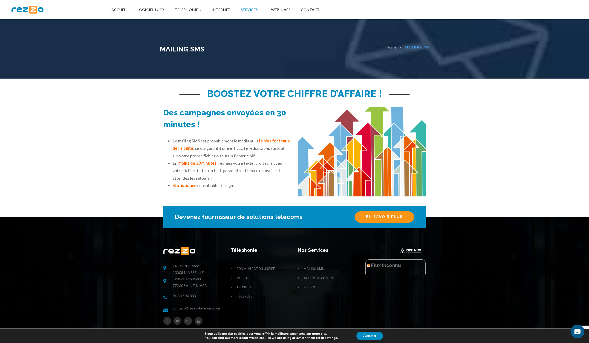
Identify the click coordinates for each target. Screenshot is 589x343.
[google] (188, 321)
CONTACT (310, 9)
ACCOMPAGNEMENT (319, 278)
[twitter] (177, 321)
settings (331, 338)
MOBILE (242, 278)
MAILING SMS (314, 269)
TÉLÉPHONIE (187, 9)
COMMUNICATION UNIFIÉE (256, 269)
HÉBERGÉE (245, 296)
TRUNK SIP (245, 287)
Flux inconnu (386, 265)
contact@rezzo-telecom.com (196, 308)
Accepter (369, 336)
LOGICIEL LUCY (151, 9)
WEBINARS (281, 9)
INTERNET (221, 9)
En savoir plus (384, 217)
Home (391, 47)
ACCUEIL (119, 9)
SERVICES (249, 9)
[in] (198, 321)
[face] (167, 321)
